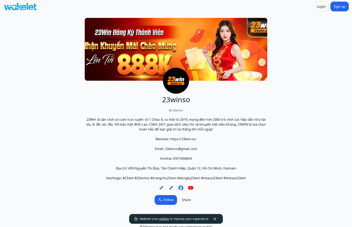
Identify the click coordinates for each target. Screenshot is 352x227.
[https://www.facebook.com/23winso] (180, 187)
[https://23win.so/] (161, 187)
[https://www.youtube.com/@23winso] (190, 187)
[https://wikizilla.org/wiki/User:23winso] (171, 187)
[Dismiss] (214, 219)
